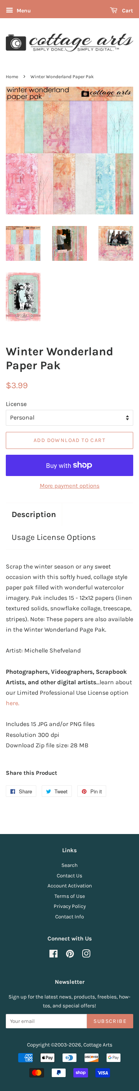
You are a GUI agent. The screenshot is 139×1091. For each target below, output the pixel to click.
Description (34, 514)
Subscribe (110, 1021)
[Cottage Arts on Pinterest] (70, 955)
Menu (23, 10)
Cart (126, 10)
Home (12, 76)
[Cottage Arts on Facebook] (53, 955)
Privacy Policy (70, 906)
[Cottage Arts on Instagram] (86, 955)
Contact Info (69, 917)
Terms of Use (69, 896)
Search (69, 865)
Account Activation (69, 886)
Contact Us (69, 876)
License (16, 404)
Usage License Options (54, 537)
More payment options (70, 485)
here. (12, 703)
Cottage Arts (97, 1045)
